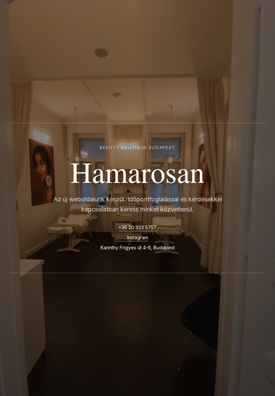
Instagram (137, 237)
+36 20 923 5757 (137, 227)
